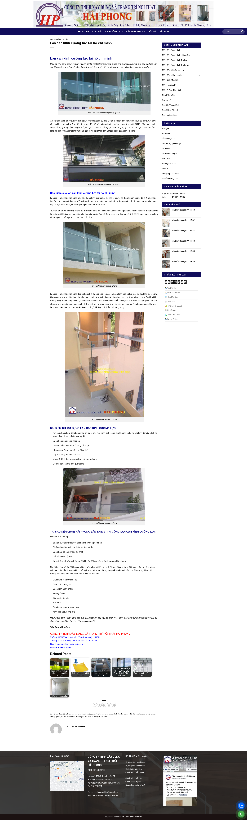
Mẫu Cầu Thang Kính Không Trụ (176, 55)
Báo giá (152, 31)
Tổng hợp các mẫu (170, 173)
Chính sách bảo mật (134, 778)
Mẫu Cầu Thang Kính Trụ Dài (174, 60)
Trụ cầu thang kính (170, 178)
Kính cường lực (113, 31)
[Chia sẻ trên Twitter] (100, 705)
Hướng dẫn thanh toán (135, 765)
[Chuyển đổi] (199, 75)
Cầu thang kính (168, 138)
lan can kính (103, 714)
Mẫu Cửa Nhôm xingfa (172, 75)
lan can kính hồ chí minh (130, 714)
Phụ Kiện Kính (168, 95)
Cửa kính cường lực (62, 584)
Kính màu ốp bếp (61, 598)
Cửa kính (166, 148)
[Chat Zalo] (241, 806)
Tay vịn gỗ (166, 100)
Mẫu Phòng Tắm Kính (171, 90)
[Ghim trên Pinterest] (109, 705)
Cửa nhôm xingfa (135, 31)
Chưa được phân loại (171, 143)
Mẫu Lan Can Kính (170, 85)
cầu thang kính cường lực (93, 198)
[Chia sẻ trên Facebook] (95, 705)
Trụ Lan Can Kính (169, 115)
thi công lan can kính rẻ (100, 717)
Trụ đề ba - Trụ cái (170, 110)
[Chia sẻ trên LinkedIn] (114, 705)
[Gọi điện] (241, 814)
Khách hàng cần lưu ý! (135, 785)
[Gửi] (242, 31)
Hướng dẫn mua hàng (135, 762)
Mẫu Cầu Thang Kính (171, 50)
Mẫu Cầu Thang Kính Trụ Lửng (175, 65)
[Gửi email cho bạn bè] (104, 705)
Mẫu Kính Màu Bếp (170, 80)
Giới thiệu (97, 31)
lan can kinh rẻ (144, 714)
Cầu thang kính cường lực (65, 580)
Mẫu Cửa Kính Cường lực (173, 70)
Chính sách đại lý (133, 781)
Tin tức (65, 39)
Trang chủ (83, 31)
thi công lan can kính (83, 717)
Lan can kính (55, 39)
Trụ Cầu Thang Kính (170, 105)
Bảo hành (164, 31)
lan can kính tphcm (68, 717)
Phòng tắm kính (60, 593)
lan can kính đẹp (115, 714)
